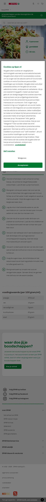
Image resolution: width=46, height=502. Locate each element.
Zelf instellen (9, 151)
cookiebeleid (20, 145)
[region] (23, 116)
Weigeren (22, 158)
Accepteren (23, 165)
